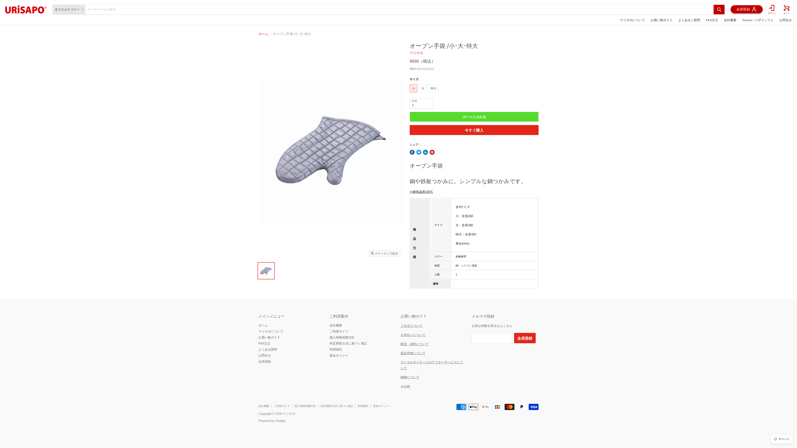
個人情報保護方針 (342, 337)
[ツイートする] (418, 152)
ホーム (263, 34)
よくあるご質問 (689, 20)
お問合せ (785, 20)
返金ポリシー (339, 355)
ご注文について (412, 325)
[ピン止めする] (432, 152)
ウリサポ (416, 53)
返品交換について (413, 353)
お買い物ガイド (661, 20)
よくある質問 (267, 349)
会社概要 (730, 20)
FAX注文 (712, 20)
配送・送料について (415, 344)
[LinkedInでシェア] (425, 152)
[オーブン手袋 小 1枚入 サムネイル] (266, 271)
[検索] (719, 9)
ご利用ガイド (339, 331)
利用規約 (336, 349)
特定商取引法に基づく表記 (348, 343)
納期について (410, 377)
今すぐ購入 (474, 130)
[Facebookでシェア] (412, 152)
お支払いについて (413, 335)
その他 (405, 386)
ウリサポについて (632, 20)
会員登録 (264, 361)
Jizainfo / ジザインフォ (758, 20)
